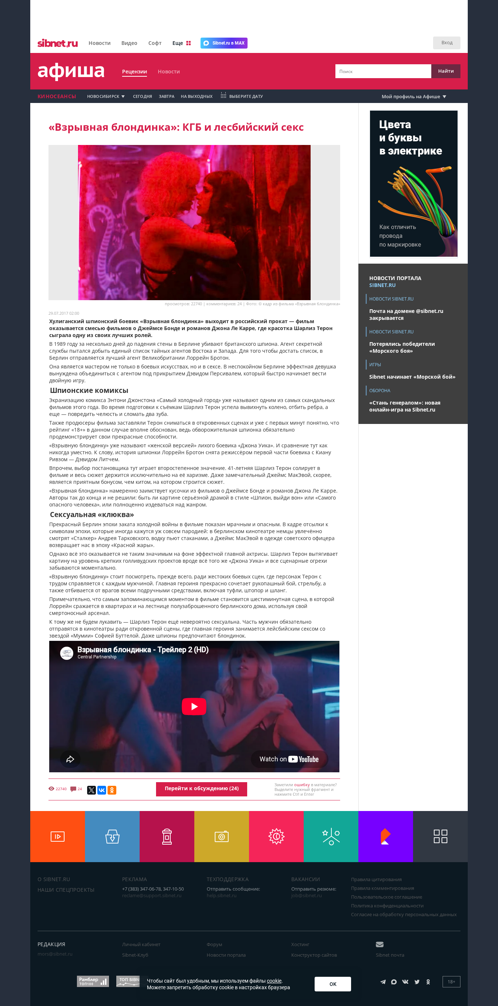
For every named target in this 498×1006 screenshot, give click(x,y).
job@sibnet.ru (306, 895)
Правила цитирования (376, 879)
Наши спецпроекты (66, 889)
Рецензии (134, 71)
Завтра (167, 96)
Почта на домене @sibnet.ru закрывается (406, 314)
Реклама (134, 879)
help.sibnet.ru (222, 895)
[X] (91, 790)
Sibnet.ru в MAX (229, 43)
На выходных (197, 96)
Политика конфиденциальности (387, 905)
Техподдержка (228, 879)
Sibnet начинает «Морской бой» (412, 376)
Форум (214, 944)
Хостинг (300, 944)
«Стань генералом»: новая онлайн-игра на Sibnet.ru (404, 406)
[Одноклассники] (112, 790)
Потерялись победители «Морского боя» (402, 347)
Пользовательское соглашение (386, 897)
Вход (446, 42)
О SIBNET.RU (54, 879)
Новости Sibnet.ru (391, 299)
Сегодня (142, 96)
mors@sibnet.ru (55, 953)
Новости (99, 42)
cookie (274, 981)
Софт (155, 42)
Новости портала (226, 955)
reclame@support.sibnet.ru (152, 895)
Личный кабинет (141, 944)
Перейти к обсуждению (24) (202, 788)
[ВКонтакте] (101, 790)
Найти (446, 71)
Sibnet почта (390, 955)
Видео (129, 42)
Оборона (379, 390)
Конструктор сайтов (314, 955)
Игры (375, 365)
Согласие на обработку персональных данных (404, 914)
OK (333, 984)
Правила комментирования (382, 888)
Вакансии (305, 879)
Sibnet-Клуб (135, 955)
